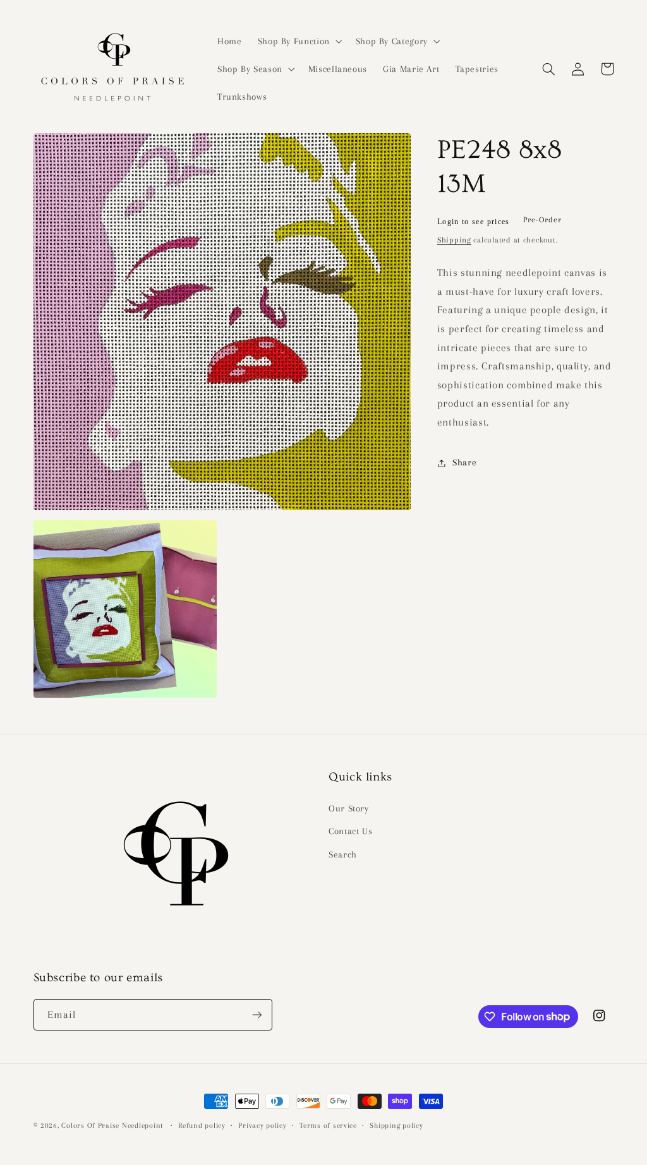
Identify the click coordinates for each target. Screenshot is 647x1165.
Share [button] (464, 462)
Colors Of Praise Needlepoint (112, 1125)
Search (343, 854)
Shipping (454, 240)
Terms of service (328, 1125)
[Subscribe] (256, 1014)
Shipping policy (396, 1125)
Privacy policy (262, 1125)
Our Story (349, 808)
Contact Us (350, 831)
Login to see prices (473, 221)
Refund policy (202, 1125)
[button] (299, 41)
